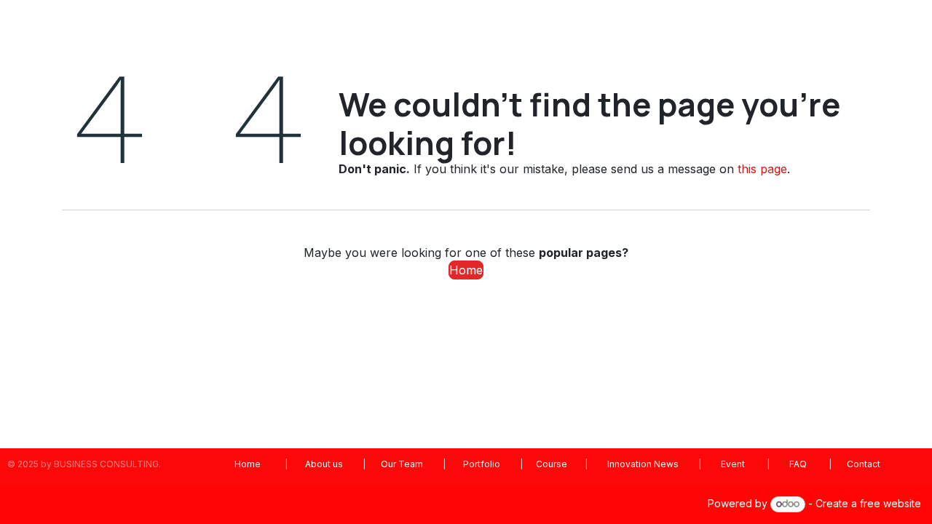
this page (762, 169)
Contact (862, 463)
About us (324, 463)
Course (551, 463)
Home (466, 270)
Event (733, 463)
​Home (247, 463)
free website (890, 503)
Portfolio (481, 463)
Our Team (403, 463)
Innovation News (643, 463)
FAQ (799, 463)
